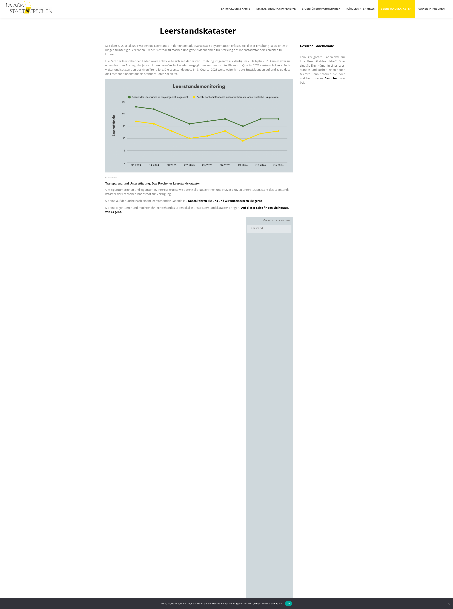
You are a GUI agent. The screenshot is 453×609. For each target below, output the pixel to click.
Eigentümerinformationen (321, 8)
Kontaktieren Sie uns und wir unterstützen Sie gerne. (225, 201)
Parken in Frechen (431, 8)
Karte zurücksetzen (278, 220)
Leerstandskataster (396, 8)
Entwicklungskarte (235, 8)
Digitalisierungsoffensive (276, 8)
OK (288, 603)
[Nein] (448, 603)
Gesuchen (332, 78)
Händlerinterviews (360, 8)
